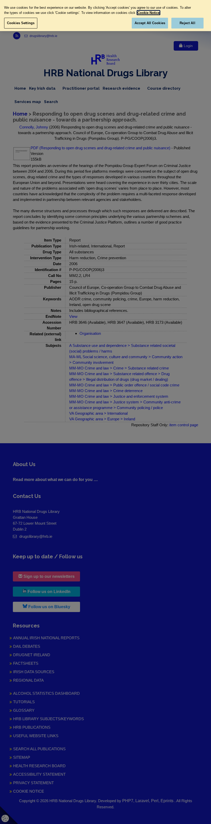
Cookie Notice (148, 13)
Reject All (187, 23)
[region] (105, 15)
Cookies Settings (20, 23)
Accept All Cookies (150, 23)
